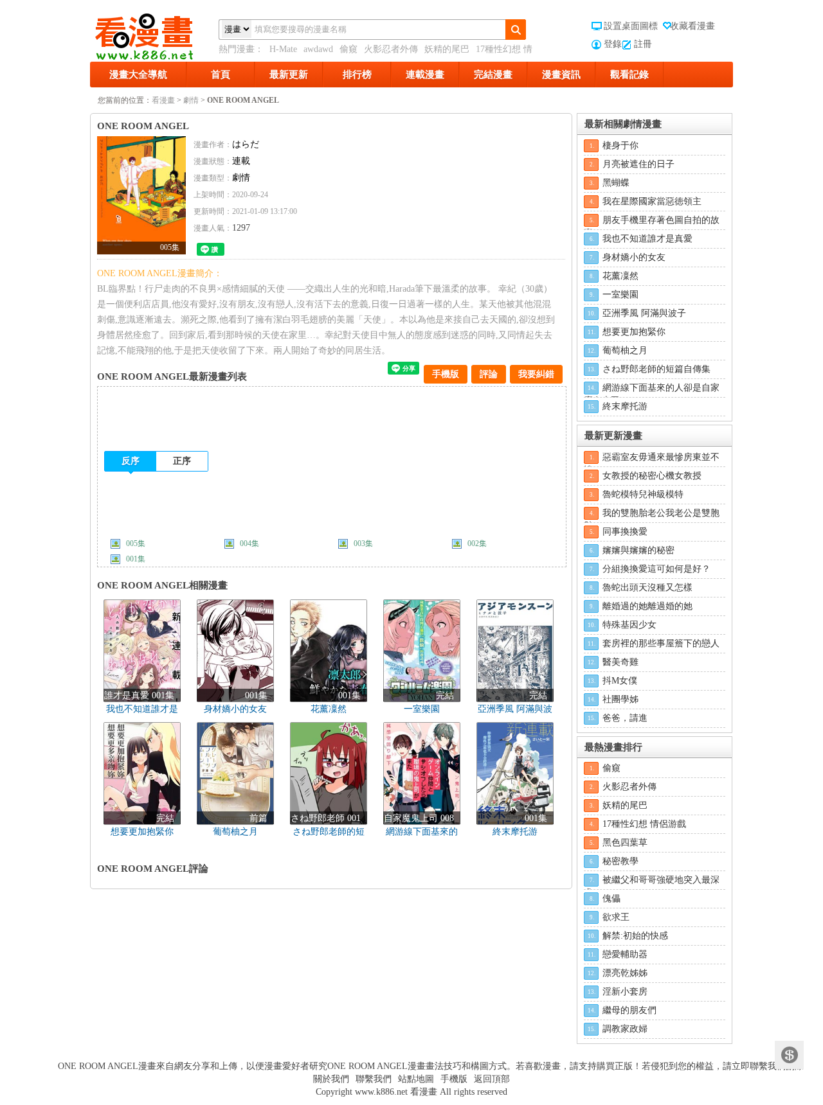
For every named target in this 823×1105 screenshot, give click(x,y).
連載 (241, 161)
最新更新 (288, 74)
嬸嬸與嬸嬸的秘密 (638, 550)
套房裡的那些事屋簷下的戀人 (660, 643)
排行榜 (357, 74)
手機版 (445, 374)
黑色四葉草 (624, 842)
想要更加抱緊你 (633, 332)
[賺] (789, 1055)
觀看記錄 (629, 74)
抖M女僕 (619, 680)
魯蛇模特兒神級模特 (642, 494)
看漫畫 (163, 100)
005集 (135, 543)
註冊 (643, 44)
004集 (249, 543)
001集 (135, 558)
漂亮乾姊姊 (624, 973)
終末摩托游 (624, 406)
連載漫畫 (425, 74)
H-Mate (283, 49)
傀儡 (611, 898)
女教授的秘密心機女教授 (651, 476)
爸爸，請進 (624, 718)
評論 (489, 374)
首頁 (220, 74)
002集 (477, 543)
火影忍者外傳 (391, 49)
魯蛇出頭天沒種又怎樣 (647, 587)
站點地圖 (416, 1079)
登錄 (613, 44)
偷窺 (348, 49)
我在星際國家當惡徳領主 (651, 201)
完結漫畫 (493, 74)
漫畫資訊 (561, 74)
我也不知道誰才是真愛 (647, 238)
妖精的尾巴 (446, 49)
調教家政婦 (624, 1029)
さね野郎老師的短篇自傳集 (656, 369)
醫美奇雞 (620, 662)
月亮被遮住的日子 (638, 164)
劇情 (191, 100)
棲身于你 (620, 145)
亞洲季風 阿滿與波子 (644, 313)
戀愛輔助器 (624, 954)
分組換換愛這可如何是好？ (656, 569)
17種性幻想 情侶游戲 (644, 824)
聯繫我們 (374, 1079)
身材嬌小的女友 (633, 257)
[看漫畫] (154, 34)
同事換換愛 (624, 531)
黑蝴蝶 (615, 183)
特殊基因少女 (629, 625)
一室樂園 (620, 294)
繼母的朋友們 (629, 1010)
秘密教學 (620, 861)
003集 (363, 543)
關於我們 (331, 1079)
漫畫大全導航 (138, 74)
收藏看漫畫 (692, 26)
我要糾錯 (536, 374)
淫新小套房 (624, 991)
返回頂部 (492, 1079)
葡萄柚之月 (624, 350)
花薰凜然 (620, 276)
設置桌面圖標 (631, 26)
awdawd (318, 49)
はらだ (245, 144)
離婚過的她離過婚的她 (647, 606)
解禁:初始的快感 (635, 936)
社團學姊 (620, 699)
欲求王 (615, 917)
